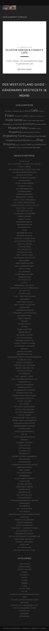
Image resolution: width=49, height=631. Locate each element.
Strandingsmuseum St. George (24, 500)
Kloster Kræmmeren (24, 412)
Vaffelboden (24, 448)
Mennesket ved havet (24, 285)
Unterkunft (24, 147)
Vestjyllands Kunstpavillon (24, 379)
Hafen (25, 116)
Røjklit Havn (24, 219)
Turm (19, 148)
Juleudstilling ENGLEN (24, 258)
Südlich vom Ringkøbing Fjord (24, 605)
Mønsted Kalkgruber (24, 520)
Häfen (25, 120)
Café (34, 110)
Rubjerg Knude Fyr (24, 340)
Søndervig (12, 147)
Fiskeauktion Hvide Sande (24, 395)
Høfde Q (24, 349)
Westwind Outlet (24, 302)
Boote (27, 111)
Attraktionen (24, 567)
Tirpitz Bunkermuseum (24, 437)
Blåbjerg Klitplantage (24, 423)
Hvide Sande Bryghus (24, 431)
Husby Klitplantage (24, 384)
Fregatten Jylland (24, 208)
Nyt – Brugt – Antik (24, 376)
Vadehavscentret (24, 194)
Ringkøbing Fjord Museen (35, 136)
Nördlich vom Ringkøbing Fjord (24, 594)
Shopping (9, 144)
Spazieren (23, 144)
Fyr (22, 116)
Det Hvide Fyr (24, 280)
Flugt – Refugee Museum (24, 296)
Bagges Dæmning (24, 522)
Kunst (18, 124)
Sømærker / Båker (24, 197)
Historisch (32, 116)
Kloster (13, 124)
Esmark (24, 440)
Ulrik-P (24, 282)
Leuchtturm (28, 124)
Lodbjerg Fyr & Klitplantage (24, 464)
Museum (14, 128)
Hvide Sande (13, 120)
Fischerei (17, 116)
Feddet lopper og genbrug (24, 456)
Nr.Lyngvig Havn (24, 495)
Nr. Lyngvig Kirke (24, 509)
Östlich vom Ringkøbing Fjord (24, 600)
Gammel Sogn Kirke (24, 542)
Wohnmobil (24, 616)
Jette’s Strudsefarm (24, 409)
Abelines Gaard (24, 467)
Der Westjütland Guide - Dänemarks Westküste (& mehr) (24, 90)
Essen (9, 115)
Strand (33, 144)
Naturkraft (24, 453)
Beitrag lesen (24, 69)
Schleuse (33, 140)
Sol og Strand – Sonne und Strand (24, 164)
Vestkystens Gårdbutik (24, 241)
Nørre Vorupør (24, 351)
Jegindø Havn (24, 277)
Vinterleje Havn (24, 252)
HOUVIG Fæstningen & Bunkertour (24, 536)
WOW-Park (24, 544)
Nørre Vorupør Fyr (24, 368)
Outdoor (38, 128)
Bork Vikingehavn (24, 525)
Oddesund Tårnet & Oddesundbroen (24, 357)
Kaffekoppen (24, 429)
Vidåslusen (24, 307)
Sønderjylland (41, 144)
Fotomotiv (24, 575)
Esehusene (24, 299)
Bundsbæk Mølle (24, 222)
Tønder (24, 321)
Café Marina (24, 511)
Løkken (24, 327)
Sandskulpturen (24, 175)
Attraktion (16, 111)
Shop (39, 140)
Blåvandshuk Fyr (25, 531)
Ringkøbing (15, 131)
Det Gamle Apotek (24, 335)
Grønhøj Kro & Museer (24, 365)
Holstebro (24, 404)
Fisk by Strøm (24, 415)
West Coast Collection (24, 305)
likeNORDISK (24, 503)
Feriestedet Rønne (24, 487)
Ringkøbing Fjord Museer (18, 140)
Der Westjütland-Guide (24, 550)
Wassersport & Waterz (24, 390)
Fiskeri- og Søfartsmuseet (24, 178)
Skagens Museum (24, 236)
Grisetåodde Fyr (24, 354)
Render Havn (24, 492)
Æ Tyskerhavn (24, 547)
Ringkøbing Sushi (24, 233)
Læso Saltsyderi (24, 244)
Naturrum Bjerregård (24, 407)
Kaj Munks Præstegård (24, 202)
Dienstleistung (25, 569)
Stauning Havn (24, 186)
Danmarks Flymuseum (24, 346)
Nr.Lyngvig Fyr (24, 249)
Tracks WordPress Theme (15, 628)
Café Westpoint (24, 498)
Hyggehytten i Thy (24, 393)
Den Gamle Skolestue (24, 539)
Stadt (28, 144)
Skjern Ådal (24, 506)
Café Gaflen (24, 445)
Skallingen (24, 260)
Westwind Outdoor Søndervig (24, 288)
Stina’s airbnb (24, 167)
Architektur (8, 111)
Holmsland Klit (40, 116)
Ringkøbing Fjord (13, 135)
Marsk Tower (24, 324)
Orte (24, 597)
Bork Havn (24, 161)
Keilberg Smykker (24, 442)
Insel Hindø (24, 470)
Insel (33, 120)
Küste (24, 586)
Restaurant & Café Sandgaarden (24, 514)
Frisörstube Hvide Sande (24, 418)
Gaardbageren (24, 191)
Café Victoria (24, 269)
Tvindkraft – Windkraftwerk (24, 528)
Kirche (42, 120)
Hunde (24, 580)
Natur (24, 128)
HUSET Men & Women (24, 274)
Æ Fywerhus (24, 271)
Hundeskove (24, 489)
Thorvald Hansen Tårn (24, 238)
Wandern (36, 148)
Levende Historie (40, 124)
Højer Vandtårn (24, 329)
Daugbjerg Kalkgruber (24, 213)
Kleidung (6, 124)
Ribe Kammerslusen (25, 263)
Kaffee (37, 120)
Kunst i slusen (24, 401)
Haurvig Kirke (24, 247)
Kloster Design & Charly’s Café (24, 51)
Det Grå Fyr (24, 291)
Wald (30, 147)
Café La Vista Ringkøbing (24, 200)
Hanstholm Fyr (25, 387)
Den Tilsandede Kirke (24, 266)
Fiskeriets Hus (24, 382)
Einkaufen (41, 111)
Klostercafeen (24, 316)
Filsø (24, 230)
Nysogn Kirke (24, 293)
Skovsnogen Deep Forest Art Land (24, 169)
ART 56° (24, 434)
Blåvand (22, 111)
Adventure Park (24, 484)
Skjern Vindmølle (24, 362)
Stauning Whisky (24, 473)
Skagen (17, 144)
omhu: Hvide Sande (24, 255)
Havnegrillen (24, 462)
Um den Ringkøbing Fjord (24, 608)
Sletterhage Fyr (24, 211)
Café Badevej (24, 180)
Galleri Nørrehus (24, 189)
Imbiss (29, 120)
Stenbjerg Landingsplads (24, 313)
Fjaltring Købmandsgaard (24, 172)
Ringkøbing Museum (24, 533)
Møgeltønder (24, 318)
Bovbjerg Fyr (24, 227)
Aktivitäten (24, 564)
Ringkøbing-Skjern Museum (31, 132)
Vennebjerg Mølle (24, 310)
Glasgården (24, 373)
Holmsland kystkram (24, 478)
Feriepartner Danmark (24, 426)
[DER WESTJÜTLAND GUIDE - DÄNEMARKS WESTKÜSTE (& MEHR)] (9, 9)
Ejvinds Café (24, 451)
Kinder (24, 583)
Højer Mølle (24, 332)
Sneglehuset (24, 459)
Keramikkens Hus (24, 224)
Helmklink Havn (24, 360)
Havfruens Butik (24, 371)
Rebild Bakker (24, 216)
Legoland (24, 517)
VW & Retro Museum (24, 398)
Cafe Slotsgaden (24, 338)
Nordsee (32, 128)
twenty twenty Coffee (24, 343)
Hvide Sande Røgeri (25, 183)
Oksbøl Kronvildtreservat (24, 420)
